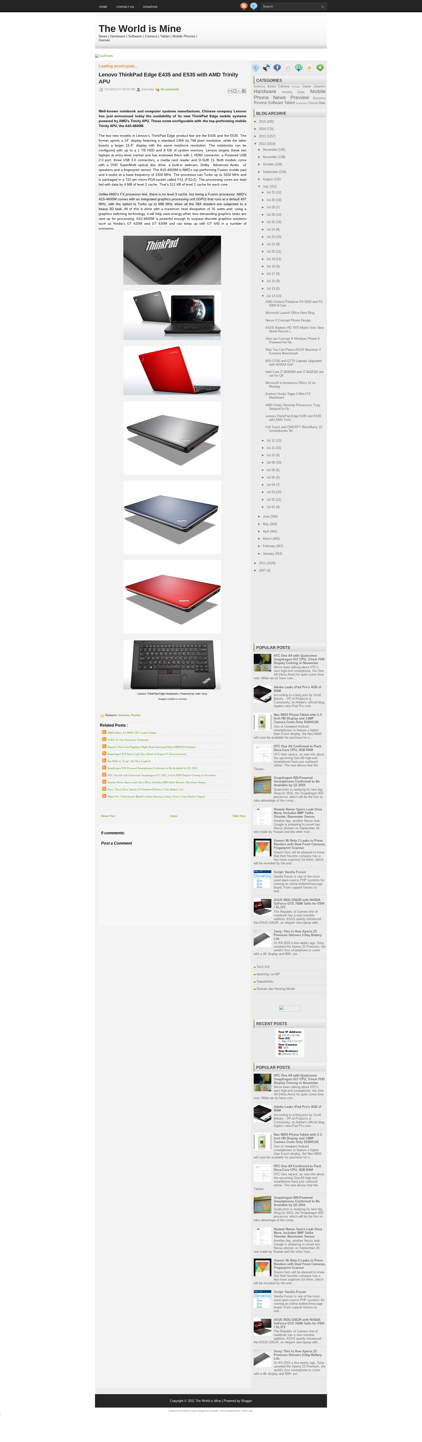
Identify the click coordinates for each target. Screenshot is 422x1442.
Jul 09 (271, 462)
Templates (301, 103)
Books (272, 86)
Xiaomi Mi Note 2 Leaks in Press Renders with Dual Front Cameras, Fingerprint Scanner (300, 844)
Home (103, 6)
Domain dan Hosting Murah (276, 989)
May (266, 524)
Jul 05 (271, 477)
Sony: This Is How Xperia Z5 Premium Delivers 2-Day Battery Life (145, 789)
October (269, 164)
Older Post (238, 816)
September (271, 172)
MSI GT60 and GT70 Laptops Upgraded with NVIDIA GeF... (293, 362)
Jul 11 (271, 448)
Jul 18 (271, 266)
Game (307, 86)
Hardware (123, 715)
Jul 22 (271, 244)
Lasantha (214, 1411)
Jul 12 (271, 440)
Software (275, 103)
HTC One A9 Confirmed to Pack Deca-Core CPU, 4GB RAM (297, 748)
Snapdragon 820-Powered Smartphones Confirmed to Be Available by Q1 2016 (152, 768)
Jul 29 (271, 207)
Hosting (287, 92)
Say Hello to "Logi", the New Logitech (129, 761)
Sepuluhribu (265, 981)
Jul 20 (271, 251)
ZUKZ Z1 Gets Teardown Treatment (127, 739)
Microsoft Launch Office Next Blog (289, 313)
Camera (283, 86)
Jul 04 (271, 485)
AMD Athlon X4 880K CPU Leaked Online (132, 732)
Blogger (246, 1401)
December (270, 149)
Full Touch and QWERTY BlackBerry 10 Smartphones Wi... (293, 429)
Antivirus (259, 86)
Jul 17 (271, 274)
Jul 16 (271, 281)
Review (260, 103)
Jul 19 (271, 259)
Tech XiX (263, 967)
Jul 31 (271, 192)
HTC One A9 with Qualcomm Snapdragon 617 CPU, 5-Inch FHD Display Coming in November (161, 775)
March (268, 539)
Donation (150, 6)
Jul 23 (271, 237)
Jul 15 (271, 288)
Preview (135, 715)
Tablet (289, 103)
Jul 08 (271, 470)
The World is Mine (140, 28)
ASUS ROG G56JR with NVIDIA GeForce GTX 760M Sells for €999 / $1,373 (299, 903)
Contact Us (125, 6)
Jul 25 (271, 222)
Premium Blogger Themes (230, 1411)
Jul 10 (271, 455)
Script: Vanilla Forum (290, 872)
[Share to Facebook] (244, 90)
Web (322, 103)
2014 (263, 129)
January (269, 553)
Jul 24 (271, 229)
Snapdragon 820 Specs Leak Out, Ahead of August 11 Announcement (146, 754)
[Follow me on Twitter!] (254, 9)
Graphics (320, 86)
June (267, 516)
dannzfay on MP (268, 974)
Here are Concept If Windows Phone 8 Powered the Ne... (292, 340)
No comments (170, 89)
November (270, 157)
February (269, 546)
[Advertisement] (156, 929)
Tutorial (313, 103)
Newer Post (108, 816)
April (266, 531)
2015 (263, 121)
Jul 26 (271, 214)
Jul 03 (271, 492)
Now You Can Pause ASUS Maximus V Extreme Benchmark (293, 351)
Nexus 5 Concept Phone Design (288, 320)
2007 (263, 570)
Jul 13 (271, 296)
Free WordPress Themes (187, 1411)
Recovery (319, 98)
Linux (301, 92)
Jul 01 (271, 507)
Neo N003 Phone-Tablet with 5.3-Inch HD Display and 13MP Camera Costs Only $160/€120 (298, 718)
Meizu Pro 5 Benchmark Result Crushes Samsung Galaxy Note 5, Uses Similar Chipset (156, 796)
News (279, 97)
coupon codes (247, 1411)
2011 (263, 563)
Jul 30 (271, 200)
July (266, 186)
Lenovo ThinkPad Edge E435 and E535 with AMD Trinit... (293, 418)
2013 (263, 136)
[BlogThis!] (234, 90)
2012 (263, 144)
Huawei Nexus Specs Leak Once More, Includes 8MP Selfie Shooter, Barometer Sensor (156, 782)
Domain (296, 86)
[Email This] (230, 90)
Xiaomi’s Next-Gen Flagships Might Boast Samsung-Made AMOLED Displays (151, 746)
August (268, 179)
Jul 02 (271, 499)
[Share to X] (239, 90)
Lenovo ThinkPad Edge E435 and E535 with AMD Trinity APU (168, 78)
